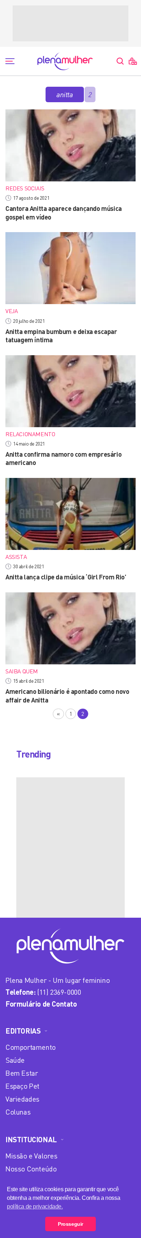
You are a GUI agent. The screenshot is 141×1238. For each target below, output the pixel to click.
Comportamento (30, 1047)
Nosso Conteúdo (30, 1168)
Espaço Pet (22, 1085)
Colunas (17, 1111)
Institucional (31, 1139)
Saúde (15, 1060)
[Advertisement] (70, 23)
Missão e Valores (31, 1155)
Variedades (22, 1098)
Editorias (22, 1030)
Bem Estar (21, 1072)
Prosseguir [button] (70, 1224)
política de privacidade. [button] (35, 1206)
